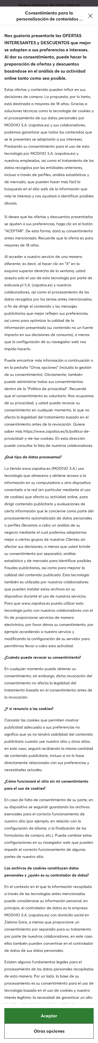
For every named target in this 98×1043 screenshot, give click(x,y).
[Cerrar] (90, 15)
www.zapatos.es (36, 468)
